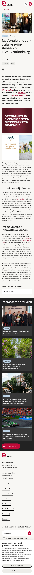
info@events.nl (8, 478)
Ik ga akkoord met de (17, 538)
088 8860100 (7, 476)
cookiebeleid (19, 561)
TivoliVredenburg (19, 95)
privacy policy (24, 538)
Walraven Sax (7, 90)
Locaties (5, 63)
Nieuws (6, 10)
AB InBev (21, 93)
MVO (12, 63)
